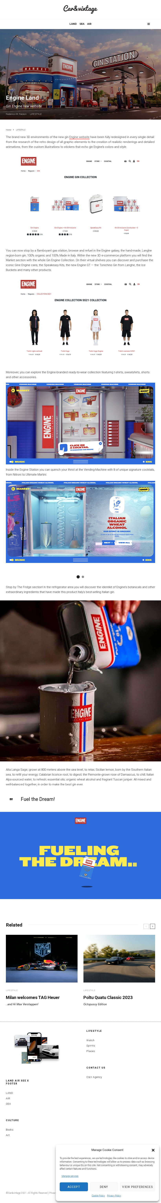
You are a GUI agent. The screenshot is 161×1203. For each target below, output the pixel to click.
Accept (74, 1187)
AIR (89, 23)
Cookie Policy (98, 1195)
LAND (73, 23)
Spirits (90, 1045)
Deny (104, 1187)
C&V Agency (94, 1077)
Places (90, 1051)
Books (10, 1129)
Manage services (70, 1176)
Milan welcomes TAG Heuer (33, 997)
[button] (153, 1150)
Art (8, 1135)
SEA (82, 23)
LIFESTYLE (36, 114)
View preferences (137, 1187)
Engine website (79, 137)
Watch (90, 1040)
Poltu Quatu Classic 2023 (108, 997)
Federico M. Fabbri (16, 114)
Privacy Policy (114, 1195)
